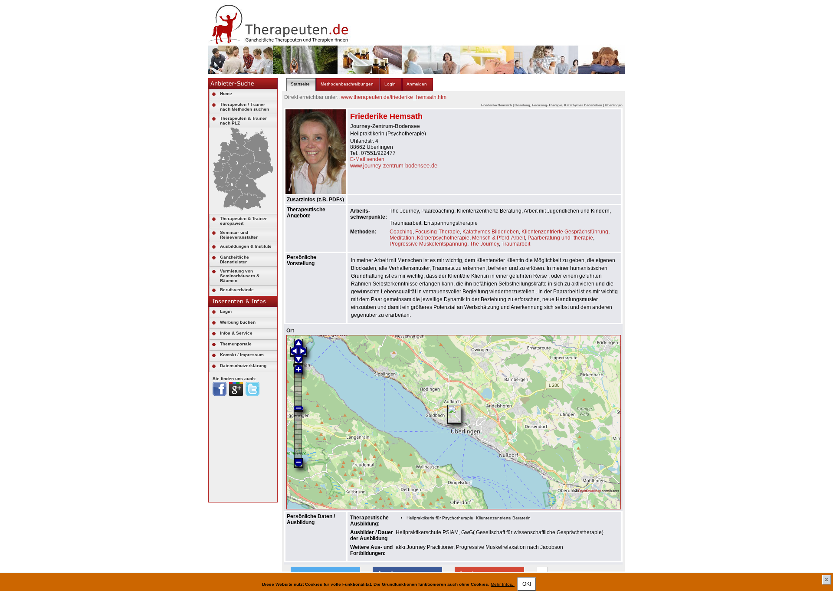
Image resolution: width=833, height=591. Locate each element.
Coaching (401, 232)
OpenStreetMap (589, 491)
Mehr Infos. (503, 584)
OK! (526, 584)
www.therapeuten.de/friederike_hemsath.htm (393, 97)
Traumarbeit (516, 244)
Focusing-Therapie (437, 232)
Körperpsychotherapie (443, 238)
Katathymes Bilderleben (490, 232)
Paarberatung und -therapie (560, 238)
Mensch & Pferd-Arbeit (498, 238)
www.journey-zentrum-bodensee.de (393, 165)
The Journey (484, 244)
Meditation (402, 238)
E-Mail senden (367, 159)
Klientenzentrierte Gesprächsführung (564, 232)
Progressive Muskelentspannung (428, 244)
